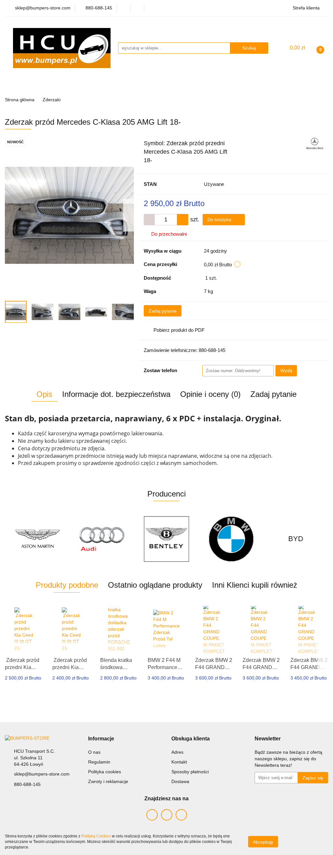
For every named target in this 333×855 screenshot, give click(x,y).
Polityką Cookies (96, 836)
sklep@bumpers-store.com (42, 774)
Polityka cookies (104, 771)
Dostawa (180, 781)
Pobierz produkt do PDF (179, 330)
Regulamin (99, 761)
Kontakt (179, 761)
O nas (94, 752)
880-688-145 (27, 784)
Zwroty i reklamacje (108, 781)
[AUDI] (37, 538)
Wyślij (286, 370)
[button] (101, 739)
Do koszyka (220, 219)
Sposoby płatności (190, 771)
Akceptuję (263, 842)
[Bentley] (102, 538)
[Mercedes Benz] (314, 143)
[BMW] (166, 538)
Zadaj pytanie (163, 311)
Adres (177, 752)
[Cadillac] (295, 538)
